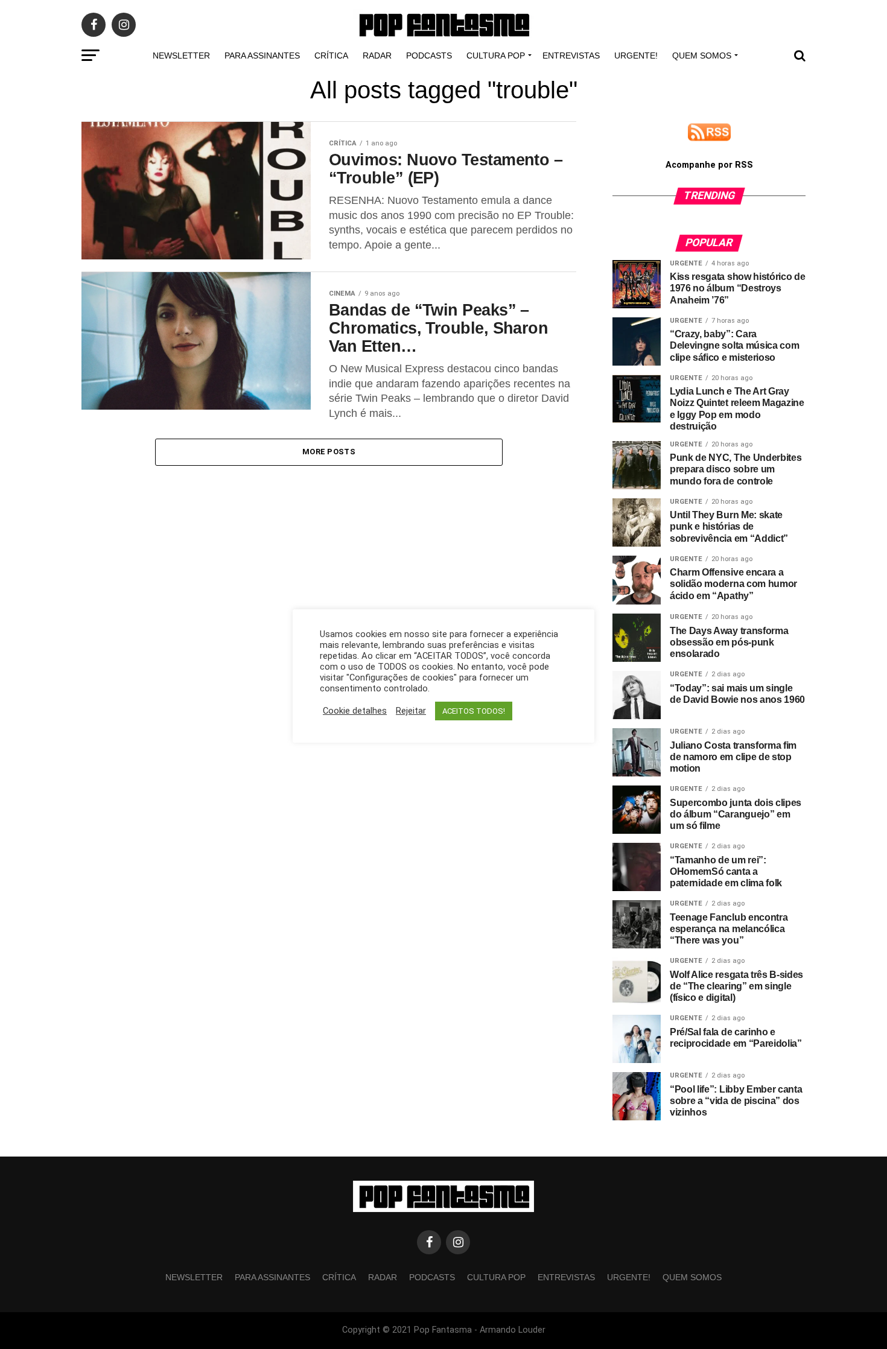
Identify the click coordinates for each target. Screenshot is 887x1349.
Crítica (331, 55)
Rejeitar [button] (411, 710)
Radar (377, 55)
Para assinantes (262, 55)
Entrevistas (571, 55)
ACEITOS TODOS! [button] (473, 711)
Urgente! (636, 55)
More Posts (328, 451)
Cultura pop (495, 55)
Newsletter (181, 55)
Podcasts (429, 55)
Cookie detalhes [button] (355, 710)
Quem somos (701, 55)
